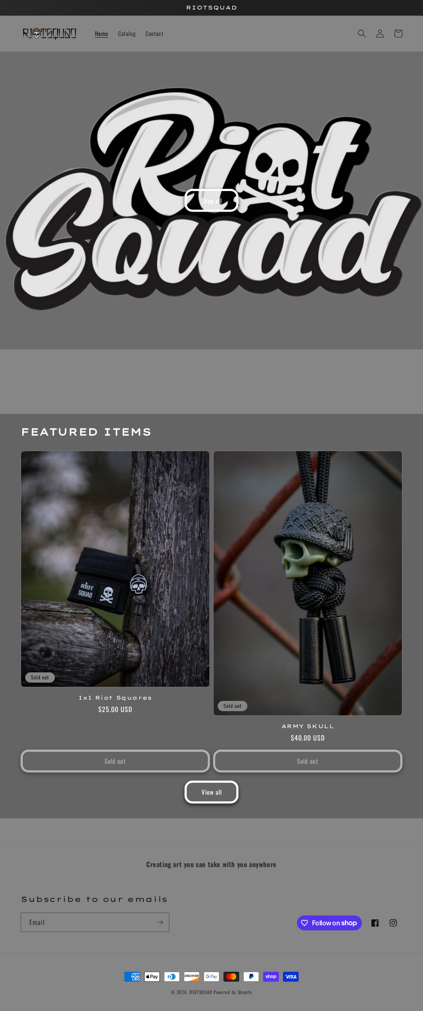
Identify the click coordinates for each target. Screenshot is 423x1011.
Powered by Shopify (233, 992)
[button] (362, 33)
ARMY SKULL (308, 726)
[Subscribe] (160, 922)
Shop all (211, 200)
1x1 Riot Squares (115, 697)
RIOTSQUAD (201, 992)
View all (212, 791)
